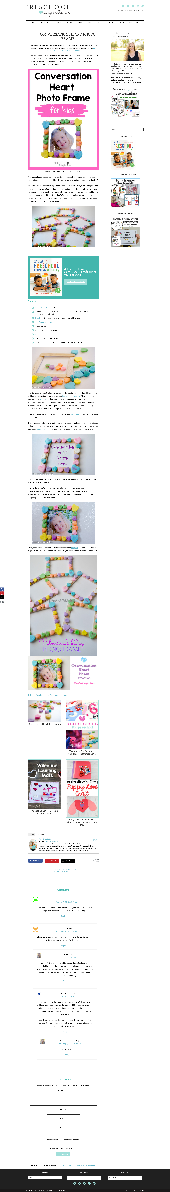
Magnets (38, 334)
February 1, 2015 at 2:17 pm (66, 902)
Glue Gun (38, 318)
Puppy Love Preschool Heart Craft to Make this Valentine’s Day (82, 822)
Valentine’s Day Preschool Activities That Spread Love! (82, 752)
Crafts (63, 869)
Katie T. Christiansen (47, 839)
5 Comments (76, 50)
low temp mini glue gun (71, 396)
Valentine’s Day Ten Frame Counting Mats (44, 812)
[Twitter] (96, 839)
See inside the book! (76, 282)
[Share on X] (2, 597)
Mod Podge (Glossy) (43, 322)
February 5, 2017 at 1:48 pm (68, 957)
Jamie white (64, 899)
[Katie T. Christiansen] (33, 850)
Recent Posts (42, 835)
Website (63, 1128)
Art (60, 869)
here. (94, 48)
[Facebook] (94, 839)
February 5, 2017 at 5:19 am (66, 931)
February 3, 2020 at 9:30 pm (70, 1044)
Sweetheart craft (63, 873)
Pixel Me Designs (138, 1190)
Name (63, 1109)
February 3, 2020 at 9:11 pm (68, 996)
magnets (74, 548)
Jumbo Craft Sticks (44, 307)
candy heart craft (67, 871)
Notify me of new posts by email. (63, 1148)
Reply (63, 916)
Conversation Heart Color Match (44, 724)
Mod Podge (44, 399)
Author (31, 835)
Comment (62, 1091)
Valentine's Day (71, 869)
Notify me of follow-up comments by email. (63, 1140)
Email (63, 1118)
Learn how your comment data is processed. (79, 1165)
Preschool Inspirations (48, 11)
